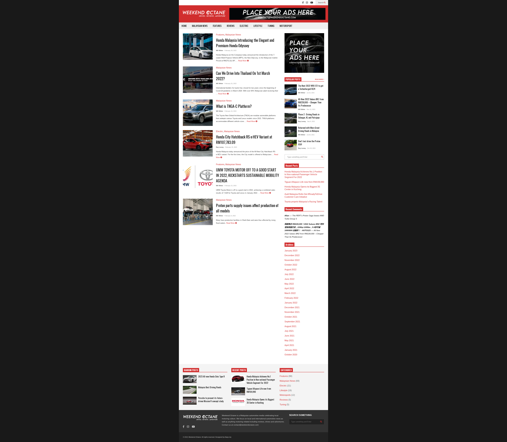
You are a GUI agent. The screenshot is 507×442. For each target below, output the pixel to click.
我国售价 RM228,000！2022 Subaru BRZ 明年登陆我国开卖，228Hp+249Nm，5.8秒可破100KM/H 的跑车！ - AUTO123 (304, 227)
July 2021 (289, 331)
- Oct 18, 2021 (311, 148)
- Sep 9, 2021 (310, 121)
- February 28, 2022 (230, 50)
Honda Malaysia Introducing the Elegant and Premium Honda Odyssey (245, 42)
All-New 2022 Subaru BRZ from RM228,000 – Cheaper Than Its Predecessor (311, 102)
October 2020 (291, 354)
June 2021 (289, 336)
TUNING (271, 25)
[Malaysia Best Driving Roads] (190, 390)
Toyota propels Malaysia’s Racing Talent (303, 202)
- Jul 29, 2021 (310, 135)
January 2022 (291, 303)
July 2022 (289, 274)
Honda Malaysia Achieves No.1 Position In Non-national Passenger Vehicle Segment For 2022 (303, 174)
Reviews (284, 400)
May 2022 (289, 284)
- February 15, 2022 (230, 147)
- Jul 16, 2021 (310, 93)
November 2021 (292, 312)
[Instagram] (307, 2)
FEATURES (217, 25)
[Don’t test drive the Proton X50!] (291, 145)
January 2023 (291, 251)
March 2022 (290, 293)
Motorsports (285, 395)
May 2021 (289, 340)
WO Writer (219, 50)
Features (220, 35)
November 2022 (292, 260)
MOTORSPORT (286, 25)
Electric (219, 131)
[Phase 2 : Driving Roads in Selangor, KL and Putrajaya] (291, 118)
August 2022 (290, 269)
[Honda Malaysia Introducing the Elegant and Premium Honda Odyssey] (198, 46)
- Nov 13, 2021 (310, 109)
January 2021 (291, 350)
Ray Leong (220, 147)
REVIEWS (230, 25)
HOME (184, 25)
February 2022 (291, 298)
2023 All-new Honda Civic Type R (211, 376)
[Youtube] (311, 2)
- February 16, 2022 (230, 111)
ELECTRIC (244, 25)
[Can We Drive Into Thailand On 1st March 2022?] (198, 79)
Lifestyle (283, 390)
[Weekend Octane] (204, 15)
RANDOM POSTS (191, 370)
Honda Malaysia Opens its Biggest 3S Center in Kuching (260, 401)
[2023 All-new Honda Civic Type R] (190, 379)
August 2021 (290, 326)
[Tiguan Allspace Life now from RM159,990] (238, 391)
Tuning (283, 404)
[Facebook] (303, 2)
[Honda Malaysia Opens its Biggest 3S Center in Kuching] (238, 402)
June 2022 (289, 279)
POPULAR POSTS (293, 79)
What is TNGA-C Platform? (234, 106)
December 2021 (292, 307)
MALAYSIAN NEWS (200, 25)
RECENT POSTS (239, 370)
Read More (242, 61)
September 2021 (292, 321)
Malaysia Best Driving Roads (209, 387)
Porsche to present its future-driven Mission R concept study (211, 399)
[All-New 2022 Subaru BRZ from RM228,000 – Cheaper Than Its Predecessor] (291, 103)
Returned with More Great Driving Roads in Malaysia (309, 129)
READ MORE (319, 79)
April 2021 (289, 345)
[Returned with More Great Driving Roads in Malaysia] (291, 131)
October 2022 (291, 265)
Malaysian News (233, 35)
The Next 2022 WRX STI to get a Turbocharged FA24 (310, 87)
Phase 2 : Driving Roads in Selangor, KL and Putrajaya (309, 116)
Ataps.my (228, 437)
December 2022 (292, 255)
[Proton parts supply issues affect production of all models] (198, 212)
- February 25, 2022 (230, 83)
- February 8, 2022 (230, 216)
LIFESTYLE (257, 25)
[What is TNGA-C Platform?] (198, 112)
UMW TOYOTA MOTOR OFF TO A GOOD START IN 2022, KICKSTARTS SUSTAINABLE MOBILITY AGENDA (247, 175)
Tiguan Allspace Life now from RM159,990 (304, 182)
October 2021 (291, 317)
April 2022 (289, 288)
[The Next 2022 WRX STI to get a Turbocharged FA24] (291, 89)
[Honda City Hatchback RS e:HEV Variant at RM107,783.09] (198, 143)
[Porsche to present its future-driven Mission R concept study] (190, 401)
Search (321, 3)
